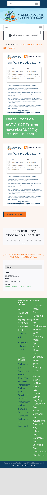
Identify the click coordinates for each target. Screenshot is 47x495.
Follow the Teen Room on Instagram (23, 379)
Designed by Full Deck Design (23, 465)
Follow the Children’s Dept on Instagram (23, 395)
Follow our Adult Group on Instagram (23, 410)
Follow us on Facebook (23, 368)
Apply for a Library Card (23, 346)
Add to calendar (14, 214)
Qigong (7, 254)
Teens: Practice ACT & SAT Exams (18, 287)
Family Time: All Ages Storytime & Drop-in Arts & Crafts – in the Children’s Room (25, 255)
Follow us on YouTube (23, 422)
